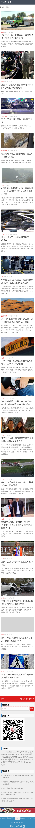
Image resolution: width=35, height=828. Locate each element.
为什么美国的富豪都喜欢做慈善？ (13, 788)
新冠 (22, 754)
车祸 (32, 762)
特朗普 (31, 757)
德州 (6, 754)
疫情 (11, 759)
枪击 (21, 757)
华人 (19, 752)
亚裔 (8, 752)
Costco (3, 752)
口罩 (26, 752)
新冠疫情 (27, 754)
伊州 (11, 752)
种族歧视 (19, 760)
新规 (19, 757)
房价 (11, 754)
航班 (16, 762)
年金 (4, 754)
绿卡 (30, 760)
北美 (2, 32)
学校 (28, 752)
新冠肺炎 (12, 757)
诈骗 (30, 762)
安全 (31, 752)
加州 (16, 752)
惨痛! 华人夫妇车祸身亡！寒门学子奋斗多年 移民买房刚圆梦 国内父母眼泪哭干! (16, 525)
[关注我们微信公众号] (21, 699)
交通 (2, 316)
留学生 (7, 760)
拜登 (16, 754)
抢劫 (13, 754)
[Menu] (33, 2)
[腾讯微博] (24, 699)
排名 (19, 754)
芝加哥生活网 (6, 2)
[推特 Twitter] (30, 699)
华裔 (22, 752)
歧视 (29, 757)
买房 (6, 752)
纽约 (27, 760)
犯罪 (2, 760)
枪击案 (25, 757)
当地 (6, 116)
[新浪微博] (27, 699)
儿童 (14, 752)
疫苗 (15, 760)
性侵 (9, 754)
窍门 (22, 760)
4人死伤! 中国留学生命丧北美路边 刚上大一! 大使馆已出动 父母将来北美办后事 (17, 191)
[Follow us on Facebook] (33, 699)
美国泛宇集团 (9, 762)
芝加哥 (22, 762)
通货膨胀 (3, 765)
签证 (25, 760)
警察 (27, 762)
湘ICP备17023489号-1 (17, 822)
